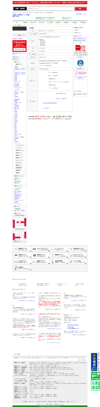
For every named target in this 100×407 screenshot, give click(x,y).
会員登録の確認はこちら (80, 57)
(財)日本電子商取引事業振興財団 (50, 103)
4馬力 (15, 125)
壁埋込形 (49, 373)
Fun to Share (46, 108)
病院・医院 (16, 108)
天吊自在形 (16, 86)
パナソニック (16, 98)
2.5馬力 (15, 122)
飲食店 (15, 104)
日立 (14, 95)
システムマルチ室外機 (34, 376)
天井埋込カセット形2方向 (19, 72)
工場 (14, 110)
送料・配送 (41, 22)
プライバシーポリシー (18, 200)
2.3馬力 (15, 120)
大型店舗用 (16, 84)
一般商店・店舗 (17, 102)
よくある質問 (49, 22)
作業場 (15, 111)
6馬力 (15, 128)
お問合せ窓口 (16, 197)
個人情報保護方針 (61, 401)
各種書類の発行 (17, 195)
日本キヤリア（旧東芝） (19, 92)
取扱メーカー (16, 180)
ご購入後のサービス (18, 194)
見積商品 (84, 22)
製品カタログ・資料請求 (19, 210)
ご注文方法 (16, 190)
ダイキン (15, 90)
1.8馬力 (15, 117)
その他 (15, 113)
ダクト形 (15, 83)
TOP (17, 22)
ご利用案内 (24, 22)
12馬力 (15, 132)
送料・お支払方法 (17, 191)
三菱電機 (15, 93)
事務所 (15, 101)
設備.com (49, 406)
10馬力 (15, 130)
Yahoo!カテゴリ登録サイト (62, 98)
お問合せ (68, 401)
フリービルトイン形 (56, 373)
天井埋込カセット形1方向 (19, 74)
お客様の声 (58, 22)
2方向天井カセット (43, 373)
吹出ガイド (44, 370)
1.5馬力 (15, 116)
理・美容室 (16, 105)
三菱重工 (15, 96)
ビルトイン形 (16, 81)
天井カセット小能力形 (70, 373)
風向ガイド (38, 370)
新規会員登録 (79, 14)
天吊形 (15, 75)
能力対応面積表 (17, 181)
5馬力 (15, 126)
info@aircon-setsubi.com (73, 324)
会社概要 (74, 22)
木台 (51, 370)
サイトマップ (16, 203)
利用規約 (54, 401)
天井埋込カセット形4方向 (19, 68)
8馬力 (15, 129)
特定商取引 (66, 22)
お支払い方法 (33, 22)
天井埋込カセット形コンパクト (19, 70)
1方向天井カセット (34, 373)
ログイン (85, 14)
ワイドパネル (32, 370)
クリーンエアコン (17, 87)
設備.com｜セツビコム (59, 404)
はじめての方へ (18, 188)
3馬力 (15, 123)
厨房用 (15, 80)
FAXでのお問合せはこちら (73, 328)
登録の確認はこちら (80, 68)
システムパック (43, 376)
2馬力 (15, 119)
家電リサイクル (17, 192)
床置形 (15, 78)
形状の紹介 (16, 182)
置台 (48, 370)
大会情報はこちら (80, 78)
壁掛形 (15, 77)
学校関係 (15, 107)
